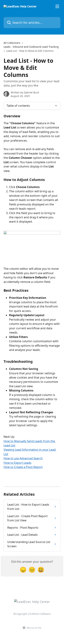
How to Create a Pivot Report (23, 467)
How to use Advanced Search (23, 458)
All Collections (12, 42)
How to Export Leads (17, 463)
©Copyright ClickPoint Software (32, 613)
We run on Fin (34, 627)
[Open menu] (57, 6)
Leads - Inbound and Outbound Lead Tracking (31, 46)
